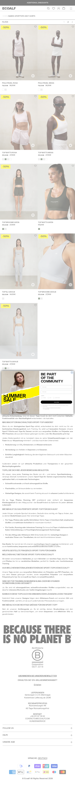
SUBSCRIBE (56, 402)
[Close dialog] (72, 372)
